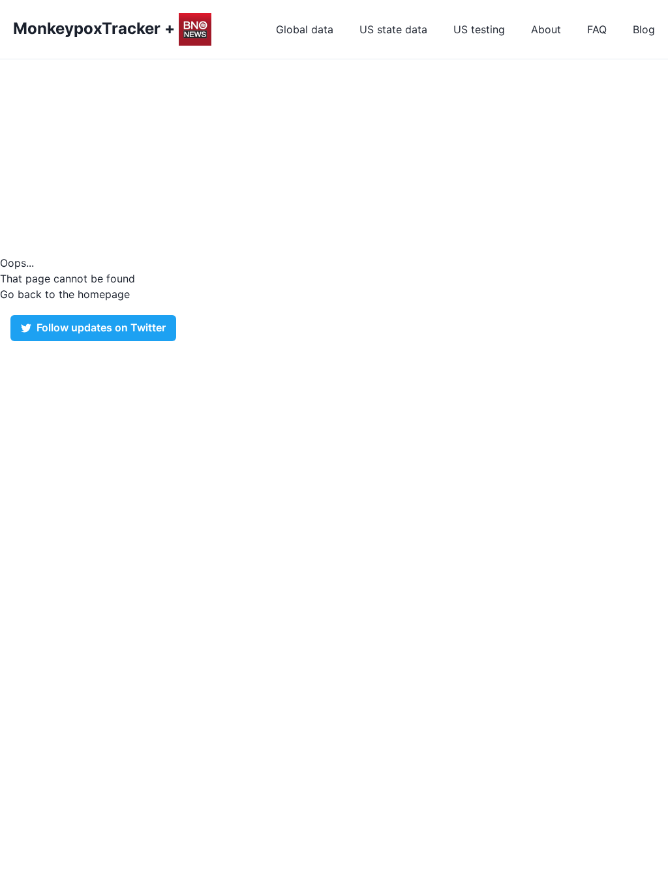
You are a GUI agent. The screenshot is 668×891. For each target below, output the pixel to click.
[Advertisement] (334, 157)
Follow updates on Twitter (101, 328)
